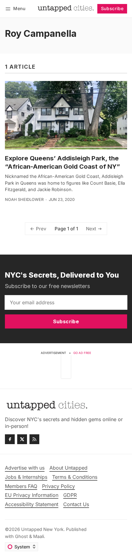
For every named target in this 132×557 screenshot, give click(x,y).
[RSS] (34, 439)
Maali (38, 536)
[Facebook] (10, 439)
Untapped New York (42, 529)
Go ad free (82, 353)
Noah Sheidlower (24, 199)
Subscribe (112, 8)
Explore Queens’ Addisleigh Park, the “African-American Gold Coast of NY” (62, 162)
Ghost (21, 536)
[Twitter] (22, 439)
